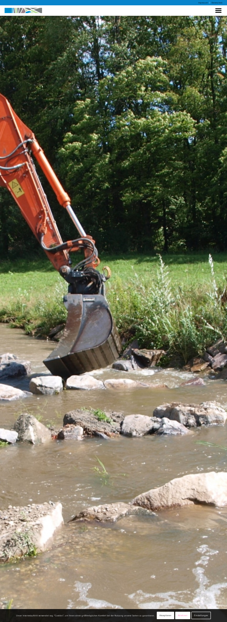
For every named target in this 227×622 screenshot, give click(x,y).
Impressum (203, 2)
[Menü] (217, 10)
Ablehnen (183, 615)
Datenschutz (217, 2)
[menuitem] (203, 3)
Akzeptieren (165, 615)
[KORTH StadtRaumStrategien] (23, 10)
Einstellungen (201, 615)
